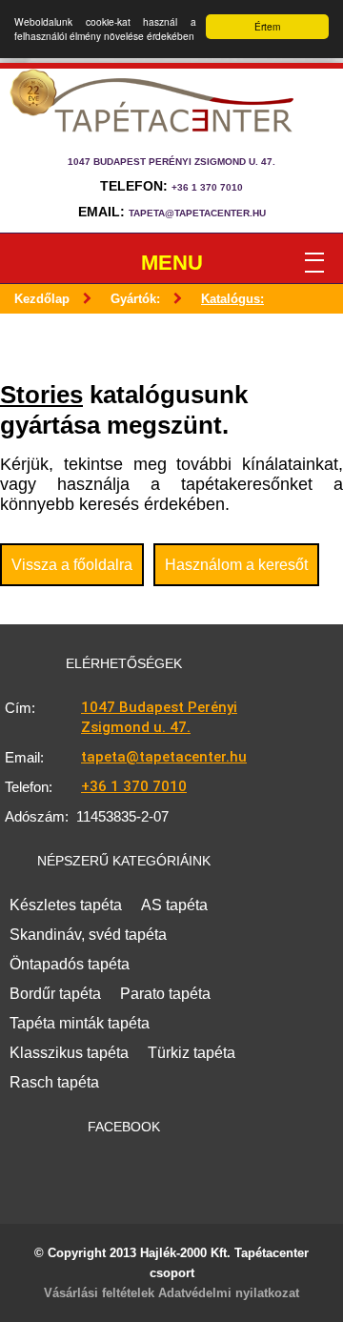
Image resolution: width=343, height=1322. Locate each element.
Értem (267, 26)
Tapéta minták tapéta (80, 1023)
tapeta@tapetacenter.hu (197, 213)
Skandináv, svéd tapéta (88, 934)
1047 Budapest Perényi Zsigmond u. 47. (159, 717)
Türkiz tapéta (191, 1053)
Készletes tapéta (66, 905)
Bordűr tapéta (55, 994)
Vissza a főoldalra (71, 565)
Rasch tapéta (54, 1082)
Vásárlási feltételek (99, 1293)
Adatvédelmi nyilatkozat (228, 1293)
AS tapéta (174, 905)
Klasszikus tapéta (69, 1053)
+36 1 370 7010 (207, 187)
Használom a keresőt (236, 565)
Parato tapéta (165, 994)
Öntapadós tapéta (70, 964)
